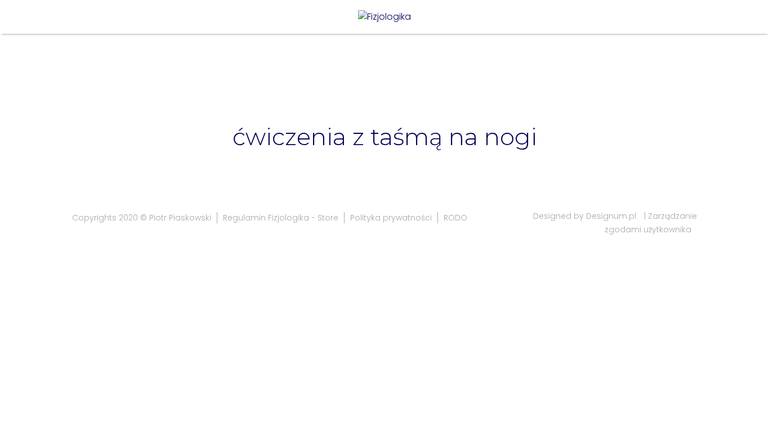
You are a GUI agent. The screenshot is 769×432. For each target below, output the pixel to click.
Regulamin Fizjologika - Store (280, 217)
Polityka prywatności (391, 217)
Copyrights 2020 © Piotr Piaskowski (141, 217)
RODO (455, 217)
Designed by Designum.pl (584, 216)
